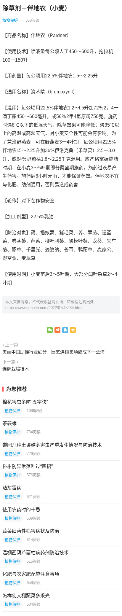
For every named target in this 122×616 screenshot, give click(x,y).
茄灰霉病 (11, 488)
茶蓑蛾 (9, 423)
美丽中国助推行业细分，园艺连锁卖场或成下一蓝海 (53, 351)
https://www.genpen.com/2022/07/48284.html (43, 307)
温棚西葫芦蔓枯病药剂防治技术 (35, 552)
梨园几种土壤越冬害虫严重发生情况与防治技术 (52, 445)
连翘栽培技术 (15, 368)
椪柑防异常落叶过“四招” (27, 466)
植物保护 (10, 20)
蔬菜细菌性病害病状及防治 (30, 531)
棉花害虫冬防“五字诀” (25, 402)
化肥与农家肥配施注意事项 (30, 574)
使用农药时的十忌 (21, 509)
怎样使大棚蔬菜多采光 (26, 595)
